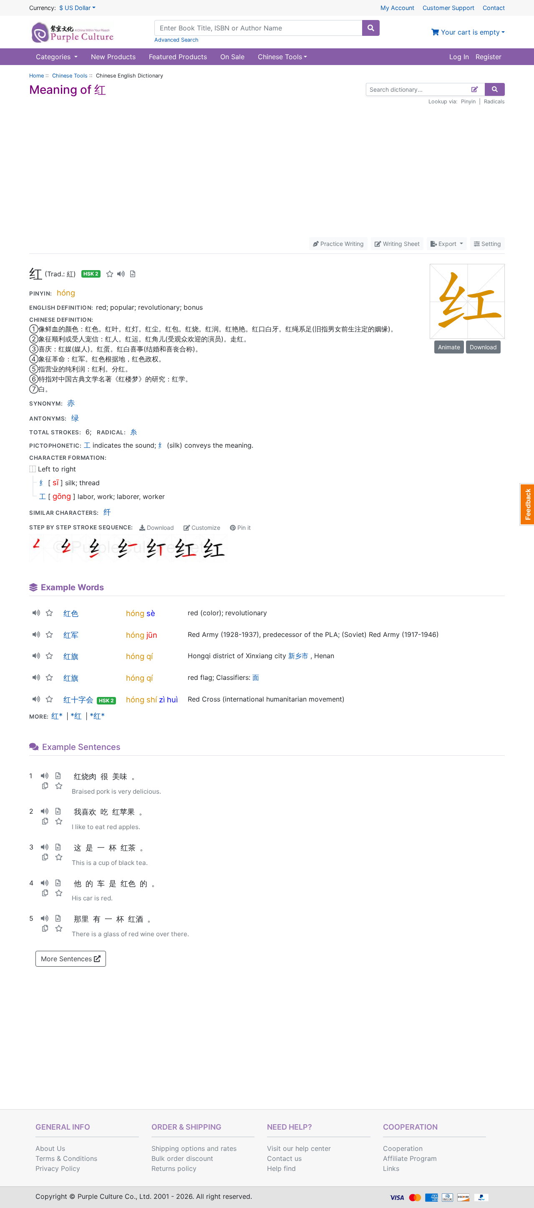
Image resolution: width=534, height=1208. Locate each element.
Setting (490, 243)
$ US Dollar (75, 7)
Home (36, 76)
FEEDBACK (526, 504)
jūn (151, 634)
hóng (66, 292)
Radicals (494, 101)
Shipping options (178, 1148)
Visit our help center (299, 1148)
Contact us (284, 1158)
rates (229, 1148)
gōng (62, 496)
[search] (371, 28)
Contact (494, 7)
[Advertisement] (267, 171)
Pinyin (468, 101)
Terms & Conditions (66, 1158)
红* (57, 715)
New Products (113, 57)
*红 (76, 715)
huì (172, 699)
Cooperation (403, 1148)
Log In (459, 57)
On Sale (232, 57)
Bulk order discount (182, 1158)
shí (151, 699)
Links (391, 1168)
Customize (205, 527)
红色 (70, 613)
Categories (54, 57)
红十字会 (78, 699)
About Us (50, 1148)
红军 (70, 634)
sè (150, 613)
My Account (397, 7)
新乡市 (298, 656)
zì (162, 699)
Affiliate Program (410, 1158)
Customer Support (448, 7)
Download (159, 527)
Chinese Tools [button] (280, 57)
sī (55, 482)
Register (488, 57)
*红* (97, 715)
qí (149, 656)
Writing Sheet (400, 243)
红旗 (70, 656)
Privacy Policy (57, 1168)
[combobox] (258, 28)
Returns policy (173, 1168)
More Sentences (67, 959)
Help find (281, 1168)
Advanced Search (176, 40)
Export (447, 243)
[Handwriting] (475, 89)
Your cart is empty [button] (469, 32)
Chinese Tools (70, 76)
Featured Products (178, 57)
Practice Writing (341, 243)
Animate (449, 347)
